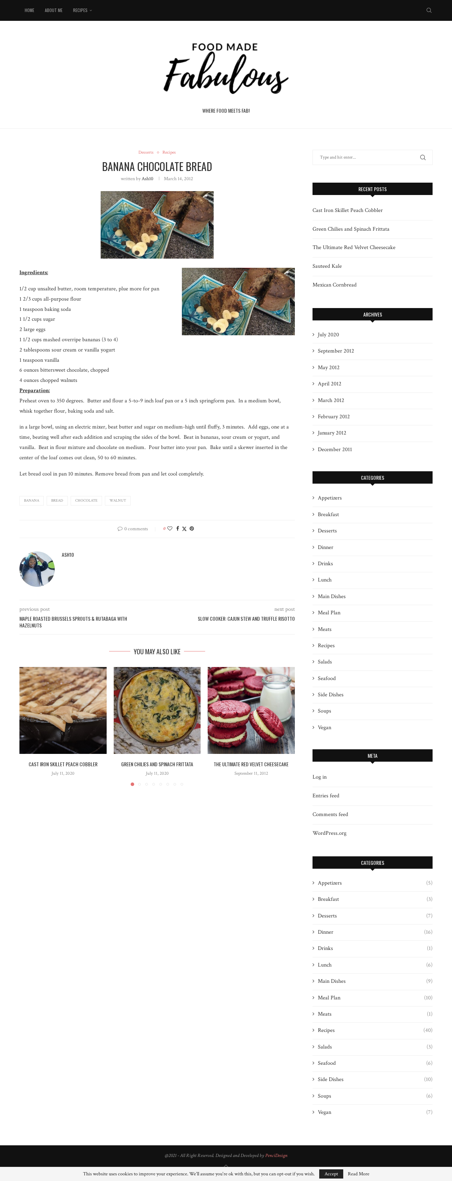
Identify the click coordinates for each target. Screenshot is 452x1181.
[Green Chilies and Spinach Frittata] (157, 710)
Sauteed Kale (327, 266)
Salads (325, 662)
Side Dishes (331, 694)
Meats (325, 629)
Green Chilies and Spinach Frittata (157, 763)
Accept (331, 1174)
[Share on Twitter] (184, 529)
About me (54, 10)
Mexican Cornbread (335, 285)
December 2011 (335, 449)
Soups (324, 711)
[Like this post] (169, 529)
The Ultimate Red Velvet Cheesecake (251, 763)
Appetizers (330, 498)
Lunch (325, 580)
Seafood (327, 678)
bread (57, 500)
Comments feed (330, 814)
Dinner (325, 547)
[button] (29, 726)
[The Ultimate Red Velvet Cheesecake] (251, 710)
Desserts (327, 531)
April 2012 (329, 384)
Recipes (80, 10)
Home (29, 10)
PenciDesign (276, 1155)
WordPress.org (329, 833)
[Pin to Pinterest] (192, 529)
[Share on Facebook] (177, 529)
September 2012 (336, 351)
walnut (117, 500)
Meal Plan (329, 612)
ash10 (147, 179)
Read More (358, 1173)
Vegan (324, 727)
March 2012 (331, 400)
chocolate (86, 500)
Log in (320, 777)
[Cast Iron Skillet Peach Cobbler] (63, 710)
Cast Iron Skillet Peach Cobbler (63, 763)
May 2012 (329, 367)
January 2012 (332, 433)
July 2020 (328, 334)
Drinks (325, 563)
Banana (31, 500)
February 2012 (334, 416)
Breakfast (328, 514)
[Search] (429, 10)
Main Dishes (332, 596)
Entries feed (326, 795)
